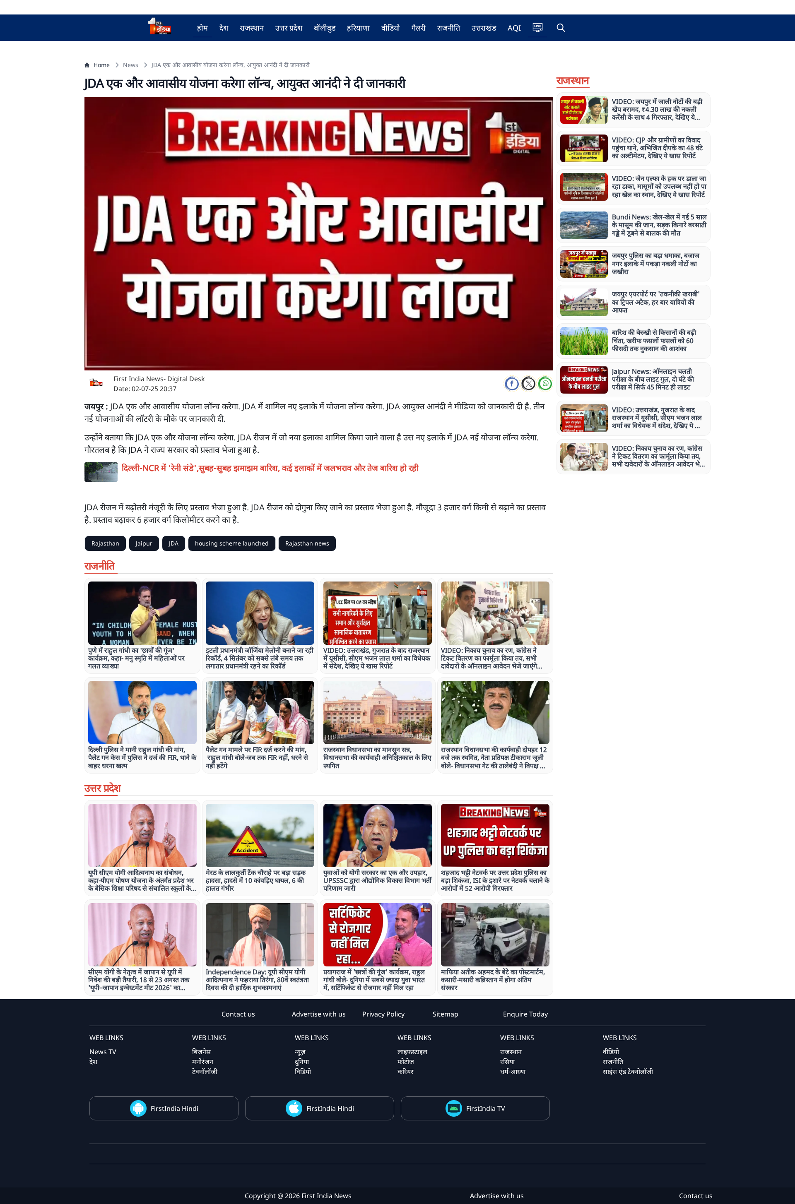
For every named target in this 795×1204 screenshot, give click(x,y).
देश (223, 28)
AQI (514, 28)
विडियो (303, 1071)
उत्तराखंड (484, 28)
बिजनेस (201, 1051)
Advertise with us (319, 1014)
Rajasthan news (307, 543)
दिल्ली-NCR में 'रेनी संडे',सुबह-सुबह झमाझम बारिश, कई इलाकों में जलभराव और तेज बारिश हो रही (270, 467)
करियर (406, 1071)
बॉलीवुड (324, 28)
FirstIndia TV (485, 1108)
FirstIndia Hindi (174, 1108)
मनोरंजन (202, 1061)
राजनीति (448, 28)
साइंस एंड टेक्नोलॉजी (628, 1071)
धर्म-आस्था (512, 1071)
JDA (173, 543)
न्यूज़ (300, 1051)
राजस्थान (252, 28)
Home (102, 65)
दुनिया (302, 1061)
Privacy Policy (383, 1014)
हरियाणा (358, 28)
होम (202, 28)
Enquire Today (525, 1014)
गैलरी (419, 28)
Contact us (238, 1014)
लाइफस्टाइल (412, 1051)
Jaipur (144, 543)
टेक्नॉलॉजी (204, 1071)
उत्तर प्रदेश (288, 28)
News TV (102, 1051)
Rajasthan (105, 543)
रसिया (507, 1061)
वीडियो (390, 28)
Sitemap (445, 1014)
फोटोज (406, 1061)
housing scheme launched (232, 543)
